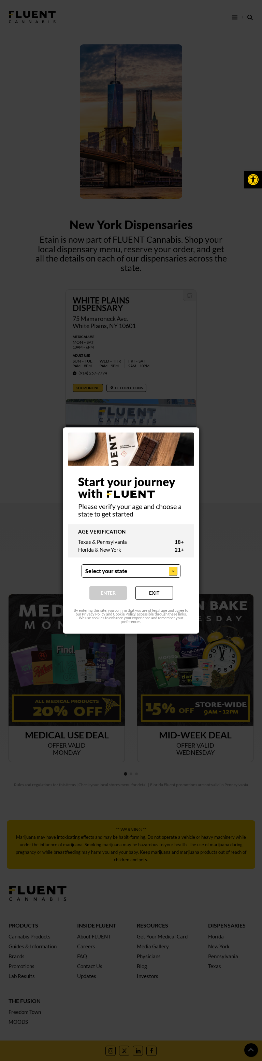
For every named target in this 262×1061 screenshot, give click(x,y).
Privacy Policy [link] (93, 614)
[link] (253, 179)
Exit (154, 593)
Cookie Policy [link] (124, 614)
